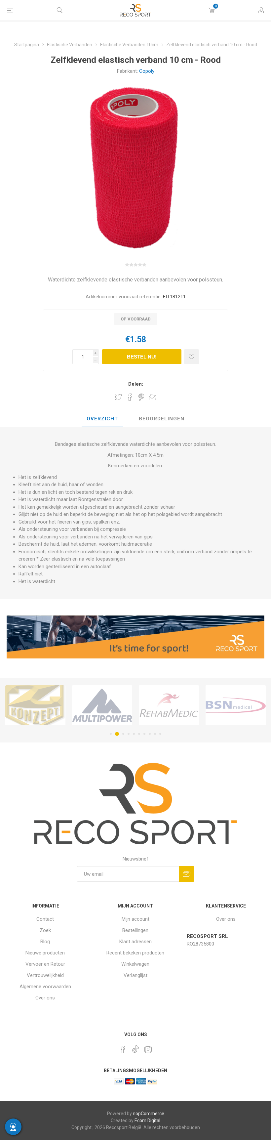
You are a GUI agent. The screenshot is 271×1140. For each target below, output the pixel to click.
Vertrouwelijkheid (45, 975)
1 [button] (111, 734)
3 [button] (122, 734)
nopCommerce (148, 1113)
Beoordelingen (161, 419)
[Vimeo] (135, 1047)
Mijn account (135, 919)
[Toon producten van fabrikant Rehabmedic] (102, 705)
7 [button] (144, 734)
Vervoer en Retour (45, 964)
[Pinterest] (123, 1049)
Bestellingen (135, 930)
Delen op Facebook (130, 397)
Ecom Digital (147, 1120)
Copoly (146, 71)
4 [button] (129, 734)
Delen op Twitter (118, 397)
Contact (45, 919)
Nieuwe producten (45, 953)
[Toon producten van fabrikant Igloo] (236, 705)
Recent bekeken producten (135, 953)
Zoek (45, 930)
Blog (45, 942)
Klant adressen (135, 942)
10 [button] (160, 734)
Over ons (45, 998)
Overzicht (102, 419)
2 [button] (116, 734)
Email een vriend (152, 397)
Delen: (135, 384)
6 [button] (139, 734)
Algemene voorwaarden (45, 987)
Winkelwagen (135, 964)
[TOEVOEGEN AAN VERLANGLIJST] (191, 356)
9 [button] (155, 734)
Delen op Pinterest (141, 397)
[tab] (102, 419)
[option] (35, 705)
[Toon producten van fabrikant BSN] (169, 705)
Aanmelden (186, 874)
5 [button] (134, 734)
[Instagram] (148, 1049)
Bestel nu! (142, 356)
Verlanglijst (135, 975)
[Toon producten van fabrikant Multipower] (35, 705)
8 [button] (150, 734)
